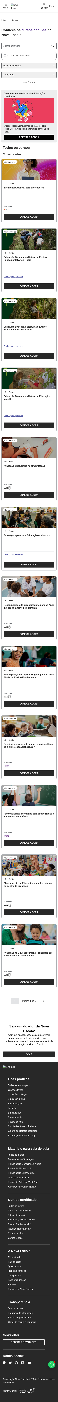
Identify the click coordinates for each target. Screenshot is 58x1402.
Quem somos (14, 1266)
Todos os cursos (16, 1206)
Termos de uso (15, 1308)
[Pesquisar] (53, 46)
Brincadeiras (14, 1113)
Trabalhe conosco (17, 1271)
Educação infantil (16, 1099)
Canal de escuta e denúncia (22, 1322)
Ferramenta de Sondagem (21, 1159)
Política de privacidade (19, 1317)
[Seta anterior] (15, 1001)
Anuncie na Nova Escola (20, 1289)
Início (3, 20)
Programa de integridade (20, 1313)
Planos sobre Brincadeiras (21, 1173)
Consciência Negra (17, 1094)
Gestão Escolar (15, 1122)
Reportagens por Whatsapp (21, 1135)
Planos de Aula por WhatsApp (23, 1182)
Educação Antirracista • (19, 1210)
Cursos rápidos (15, 1233)
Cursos (15, 20)
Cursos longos (15, 1238)
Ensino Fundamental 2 (19, 1224)
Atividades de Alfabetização (22, 1187)
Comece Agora (21, 218)
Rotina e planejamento (19, 1229)
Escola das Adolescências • (22, 1126)
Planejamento (15, 1117)
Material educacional (18, 1177)
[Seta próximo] (43, 1001)
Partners (12, 1284)
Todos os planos (16, 1155)
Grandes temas (15, 1090)
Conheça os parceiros (13, 276)
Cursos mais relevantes (19, 55)
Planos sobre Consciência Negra (24, 1164)
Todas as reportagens (19, 1085)
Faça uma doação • (17, 1280)
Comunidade (14, 1257)
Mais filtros (28, 82)
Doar (29, 1054)
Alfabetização (15, 1103)
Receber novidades (23, 1342)
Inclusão (12, 1108)
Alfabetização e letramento (21, 1219)
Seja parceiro (14, 1275)
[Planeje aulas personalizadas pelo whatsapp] (51, 1364)
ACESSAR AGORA (29, 137)
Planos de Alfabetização (20, 1168)
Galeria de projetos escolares (22, 1131)
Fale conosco (15, 1262)
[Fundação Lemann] (26, 1391)
